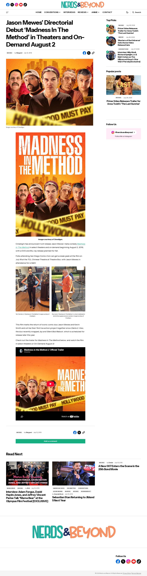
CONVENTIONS (123, 49)
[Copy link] (93, 53)
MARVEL (68, 491)
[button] (7, 12)
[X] (12, 4)
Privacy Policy (127, 573)
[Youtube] (21, 4)
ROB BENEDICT (86, 491)
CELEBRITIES (71, 488)
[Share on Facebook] (84, 53)
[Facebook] (8, 4)
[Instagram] (16, 4)
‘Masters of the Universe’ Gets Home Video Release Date (129, 42)
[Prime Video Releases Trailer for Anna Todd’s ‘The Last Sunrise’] (111, 29)
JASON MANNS (58, 491)
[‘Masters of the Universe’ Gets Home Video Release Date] (111, 41)
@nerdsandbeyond (124, 132)
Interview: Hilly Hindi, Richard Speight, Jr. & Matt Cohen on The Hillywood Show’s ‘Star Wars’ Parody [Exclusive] (129, 57)
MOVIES (9, 53)
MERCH (121, 37)
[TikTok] (25, 4)
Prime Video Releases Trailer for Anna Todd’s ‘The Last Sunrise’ (128, 30)
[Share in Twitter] (89, 53)
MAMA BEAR (11, 488)
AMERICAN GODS (58, 488)
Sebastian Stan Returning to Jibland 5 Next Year (73, 499)
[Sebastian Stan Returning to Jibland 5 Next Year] (73, 473)
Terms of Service (136, 573)
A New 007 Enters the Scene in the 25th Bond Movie (118, 468)
